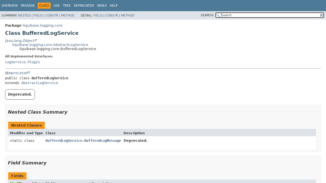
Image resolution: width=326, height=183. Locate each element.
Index (102, 5)
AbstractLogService (39, 83)
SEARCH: (207, 15)
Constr (52, 15)
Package (28, 5)
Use (56, 5)
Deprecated (84, 5)
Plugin (34, 62)
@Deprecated (16, 73)
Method (67, 15)
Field (38, 15)
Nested (24, 15)
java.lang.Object (19, 41)
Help (114, 5)
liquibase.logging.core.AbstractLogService (50, 45)
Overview (10, 5)
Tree (67, 5)
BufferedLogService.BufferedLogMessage (83, 141)
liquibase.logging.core (43, 25)
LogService (15, 62)
